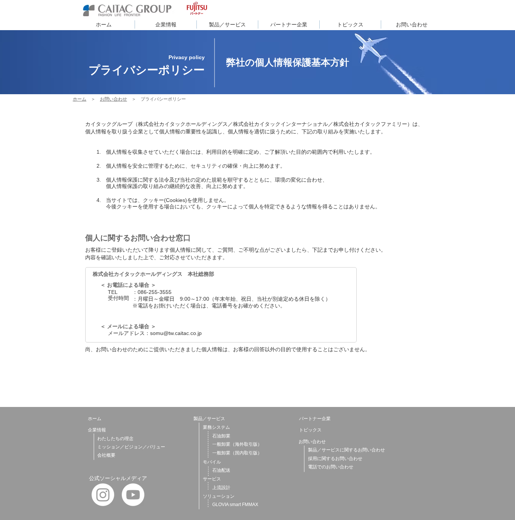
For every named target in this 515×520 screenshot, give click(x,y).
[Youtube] (133, 494)
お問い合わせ (113, 99)
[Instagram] (103, 494)
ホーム (79, 99)
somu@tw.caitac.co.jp (176, 333)
